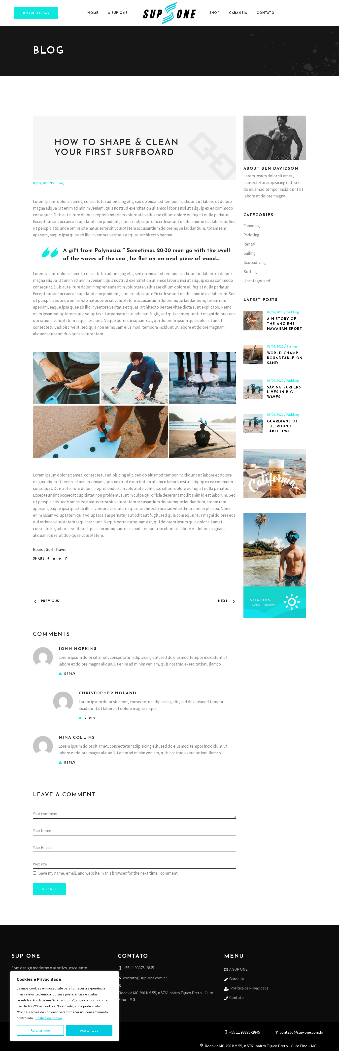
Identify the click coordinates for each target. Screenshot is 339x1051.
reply (69, 674)
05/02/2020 (275, 346)
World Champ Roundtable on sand (285, 358)
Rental (249, 244)
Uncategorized (256, 281)
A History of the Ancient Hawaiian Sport (285, 324)
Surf (49, 549)
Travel (61, 549)
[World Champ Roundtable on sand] (253, 354)
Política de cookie (48, 1018)
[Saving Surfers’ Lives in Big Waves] (253, 389)
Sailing (249, 253)
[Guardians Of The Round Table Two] (253, 423)
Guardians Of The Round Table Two (282, 426)
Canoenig (251, 225)
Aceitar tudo (89, 1030)
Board (38, 549)
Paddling (57, 183)
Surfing (250, 271)
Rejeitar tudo (40, 1030)
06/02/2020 (41, 183)
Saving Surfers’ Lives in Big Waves (284, 392)
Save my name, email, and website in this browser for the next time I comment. (108, 873)
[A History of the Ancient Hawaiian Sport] (253, 320)
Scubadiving (254, 262)
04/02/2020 (275, 312)
